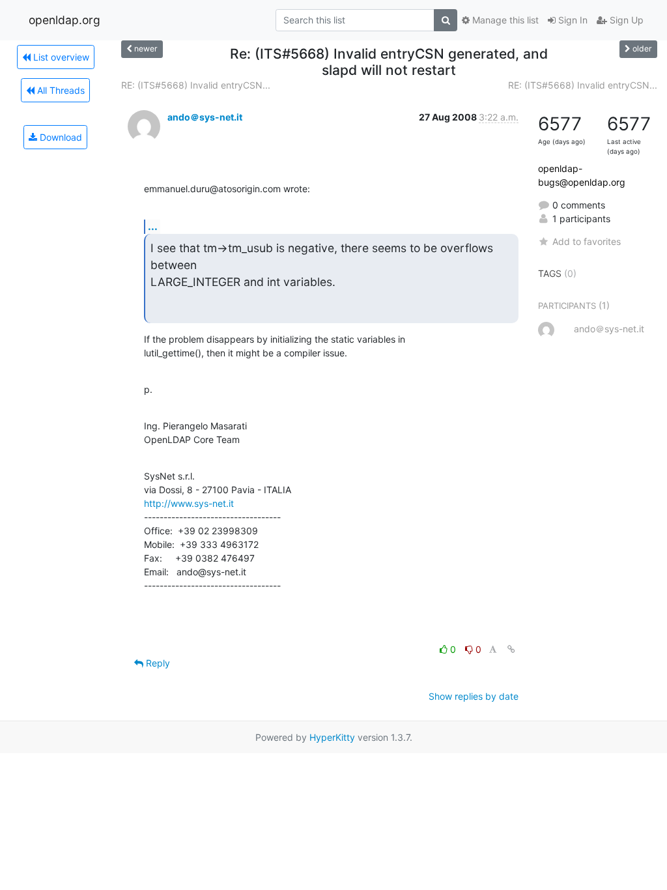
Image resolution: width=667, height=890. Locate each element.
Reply (156, 662)
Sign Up (625, 19)
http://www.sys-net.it (189, 503)
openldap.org (64, 20)
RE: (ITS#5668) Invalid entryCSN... (195, 85)
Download (59, 137)
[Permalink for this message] (511, 649)
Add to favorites (586, 241)
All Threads (60, 90)
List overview (60, 57)
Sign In (572, 19)
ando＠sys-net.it (204, 116)
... (153, 226)
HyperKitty (332, 737)
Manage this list (504, 19)
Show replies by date (473, 696)
